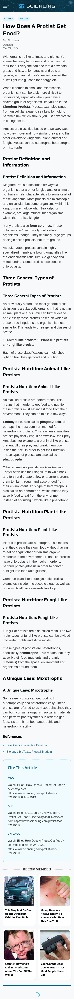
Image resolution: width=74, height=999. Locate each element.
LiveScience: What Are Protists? (26, 745)
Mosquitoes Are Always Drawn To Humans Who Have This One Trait (52, 916)
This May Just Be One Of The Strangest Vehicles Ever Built (18, 914)
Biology (24, 18)
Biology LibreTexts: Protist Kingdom (29, 751)
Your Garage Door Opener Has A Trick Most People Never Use (52, 969)
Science (8, 18)
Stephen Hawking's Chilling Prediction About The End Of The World (18, 969)
